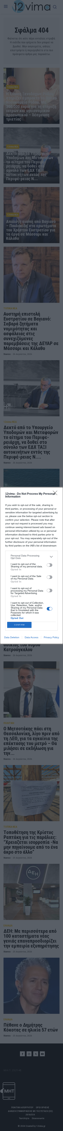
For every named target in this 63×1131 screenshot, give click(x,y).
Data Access (31, 637)
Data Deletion (11, 637)
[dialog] (31, 565)
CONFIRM (19, 625)
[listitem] (31, 556)
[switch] (49, 565)
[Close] (56, 494)
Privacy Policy (51, 637)
